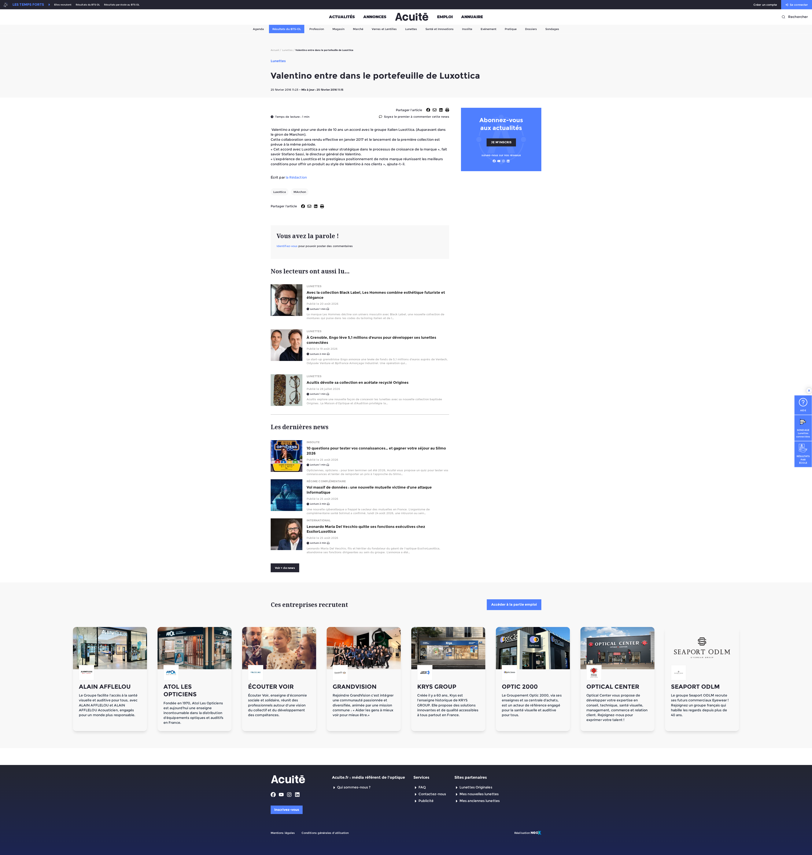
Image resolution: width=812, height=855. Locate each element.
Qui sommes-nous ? (353, 787)
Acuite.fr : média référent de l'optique (368, 777)
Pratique (511, 29)
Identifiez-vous (287, 246)
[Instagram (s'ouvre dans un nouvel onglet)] (503, 161)
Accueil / (276, 50)
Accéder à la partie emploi (514, 604)
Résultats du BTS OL (88, 5)
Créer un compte (765, 4)
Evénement (488, 29)
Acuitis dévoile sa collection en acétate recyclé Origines (358, 382)
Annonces (374, 17)
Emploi (445, 17)
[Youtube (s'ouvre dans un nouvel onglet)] (498, 161)
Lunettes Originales (475, 787)
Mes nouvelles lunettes (479, 794)
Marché (358, 29)
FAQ (422, 787)
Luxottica (279, 192)
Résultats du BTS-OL (286, 29)
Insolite (467, 29)
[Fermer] (809, 390)
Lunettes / (288, 50)
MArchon (300, 192)
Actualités (342, 17)
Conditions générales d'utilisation (325, 833)
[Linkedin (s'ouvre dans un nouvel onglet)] (508, 161)
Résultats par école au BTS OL (121, 5)
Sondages (552, 29)
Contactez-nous (432, 794)
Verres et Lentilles (384, 29)
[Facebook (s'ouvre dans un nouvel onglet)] (494, 161)
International (319, 520)
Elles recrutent (62, 5)
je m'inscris (501, 142)
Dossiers (531, 29)
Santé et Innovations (439, 29)
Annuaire (472, 17)
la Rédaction (296, 177)
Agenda (258, 29)
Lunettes (411, 29)
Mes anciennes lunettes (479, 801)
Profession (316, 29)
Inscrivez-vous (286, 810)
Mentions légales (283, 833)
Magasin (338, 29)
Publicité (425, 801)
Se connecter (799, 4)
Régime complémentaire (326, 481)
